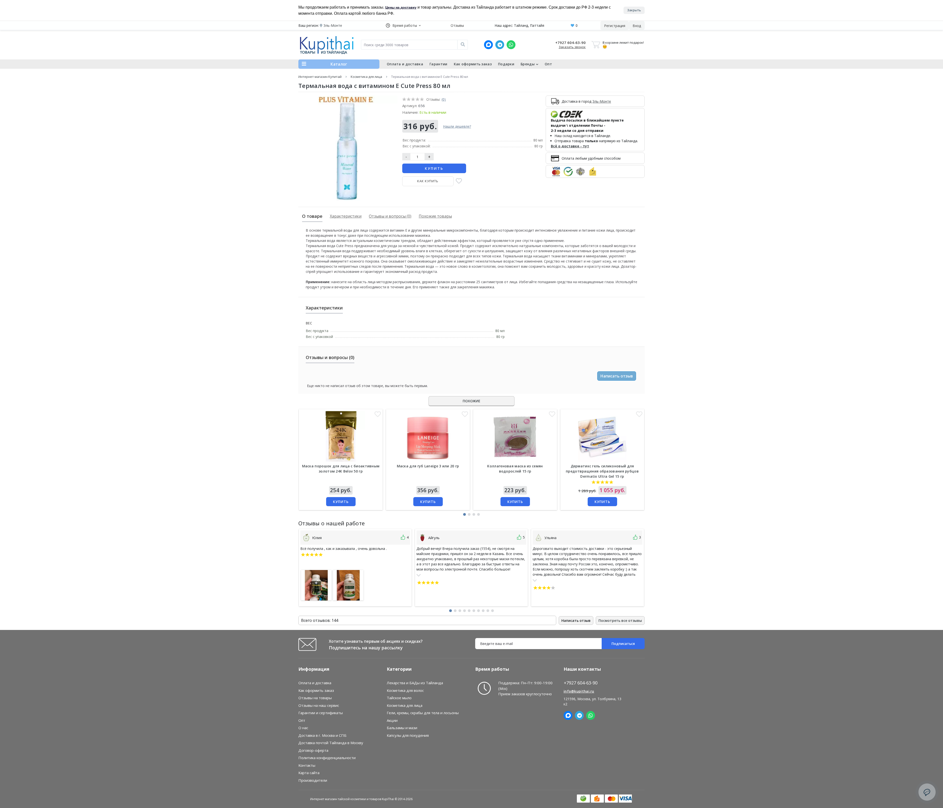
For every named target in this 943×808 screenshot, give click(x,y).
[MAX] (488, 44)
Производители (312, 780)
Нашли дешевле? (457, 126)
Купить (434, 168)
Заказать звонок (572, 47)
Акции (392, 720)
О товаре (312, 216)
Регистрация (614, 25)
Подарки (506, 64)
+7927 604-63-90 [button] (580, 683)
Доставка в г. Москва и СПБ (322, 735)
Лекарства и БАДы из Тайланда (415, 682)
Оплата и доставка (405, 64)
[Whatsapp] (511, 44)
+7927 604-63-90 (570, 42)
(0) (444, 99)
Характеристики (345, 216)
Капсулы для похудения (408, 735)
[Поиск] (463, 45)
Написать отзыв (616, 376)
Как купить (427, 181)
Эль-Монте (601, 101)
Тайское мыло (399, 697)
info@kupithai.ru (579, 691)
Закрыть (634, 10)
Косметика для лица (366, 76)
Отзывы (457, 25)
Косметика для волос (405, 690)
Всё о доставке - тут (570, 146)
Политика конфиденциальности (327, 757)
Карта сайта (308, 772)
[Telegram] (499, 44)
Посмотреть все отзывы (620, 620)
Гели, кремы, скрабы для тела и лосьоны (423, 712)
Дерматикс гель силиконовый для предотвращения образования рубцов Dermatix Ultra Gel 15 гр (602, 471)
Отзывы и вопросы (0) (390, 216)
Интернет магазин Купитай (320, 76)
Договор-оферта (313, 750)
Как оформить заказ (473, 64)
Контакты (306, 765)
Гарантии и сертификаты (320, 712)
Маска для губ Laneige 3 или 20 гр (428, 466)
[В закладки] (459, 181)
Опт (548, 64)
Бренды (528, 64)
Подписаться (623, 643)
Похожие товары (435, 216)
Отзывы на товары (315, 697)
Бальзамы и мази (402, 727)
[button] (403, 25)
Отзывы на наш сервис (318, 705)
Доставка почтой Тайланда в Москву (330, 742)
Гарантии (438, 64)
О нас (303, 727)
